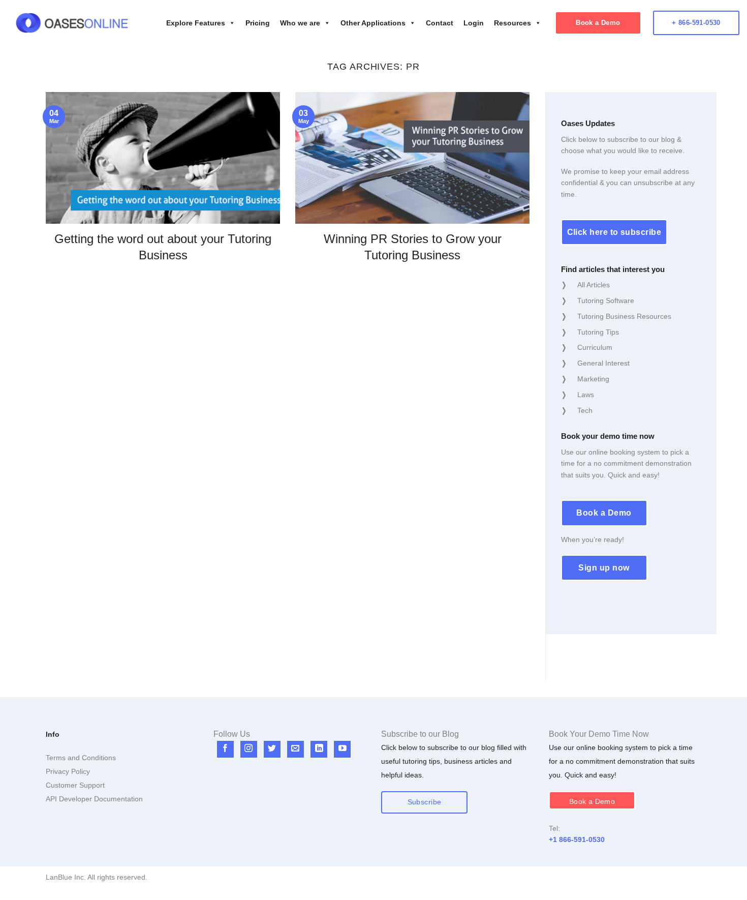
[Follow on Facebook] (225, 749)
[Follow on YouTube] (342, 749)
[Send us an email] (295, 749)
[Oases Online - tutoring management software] (72, 23)
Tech (585, 410)
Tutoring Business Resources (624, 316)
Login (473, 23)
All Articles (593, 285)
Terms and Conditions (81, 758)
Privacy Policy (68, 771)
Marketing (593, 379)
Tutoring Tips (598, 332)
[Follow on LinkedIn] (318, 749)
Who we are (300, 23)
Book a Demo (598, 22)
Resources (512, 23)
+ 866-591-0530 (696, 22)
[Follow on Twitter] (272, 749)
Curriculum (594, 347)
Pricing (257, 23)
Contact (439, 23)
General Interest (603, 363)
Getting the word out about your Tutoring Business (162, 246)
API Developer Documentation (94, 799)
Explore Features (195, 23)
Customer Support (75, 785)
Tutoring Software (605, 300)
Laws (585, 395)
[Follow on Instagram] (248, 749)
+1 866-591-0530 (577, 839)
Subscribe (425, 802)
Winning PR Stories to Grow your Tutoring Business (413, 246)
